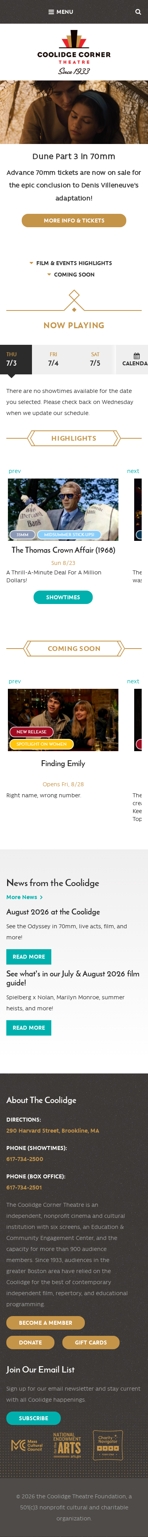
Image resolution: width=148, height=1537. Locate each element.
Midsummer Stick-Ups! (69, 534)
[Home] (74, 52)
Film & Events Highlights (74, 263)
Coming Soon (74, 274)
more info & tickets (74, 220)
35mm (22, 534)
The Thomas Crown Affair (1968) (63, 550)
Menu (64, 11)
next (133, 471)
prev (15, 471)
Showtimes (63, 597)
